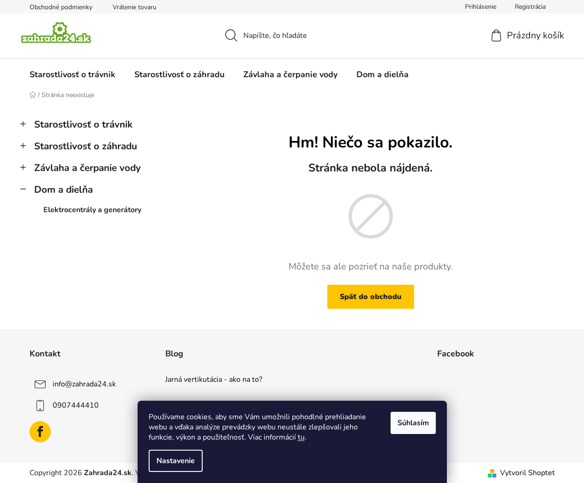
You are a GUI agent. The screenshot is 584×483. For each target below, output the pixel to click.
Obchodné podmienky (61, 7)
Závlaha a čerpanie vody (87, 167)
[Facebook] (40, 431)
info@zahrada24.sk (84, 384)
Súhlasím (413, 423)
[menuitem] (72, 74)
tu (301, 437)
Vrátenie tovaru (135, 7)
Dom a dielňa (63, 189)
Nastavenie (176, 461)
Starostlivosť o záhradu (85, 146)
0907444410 (76, 405)
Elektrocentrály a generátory (92, 210)
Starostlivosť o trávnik (83, 124)
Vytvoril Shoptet (527, 473)
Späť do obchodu (371, 297)
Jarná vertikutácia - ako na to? (213, 380)
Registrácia (530, 6)
